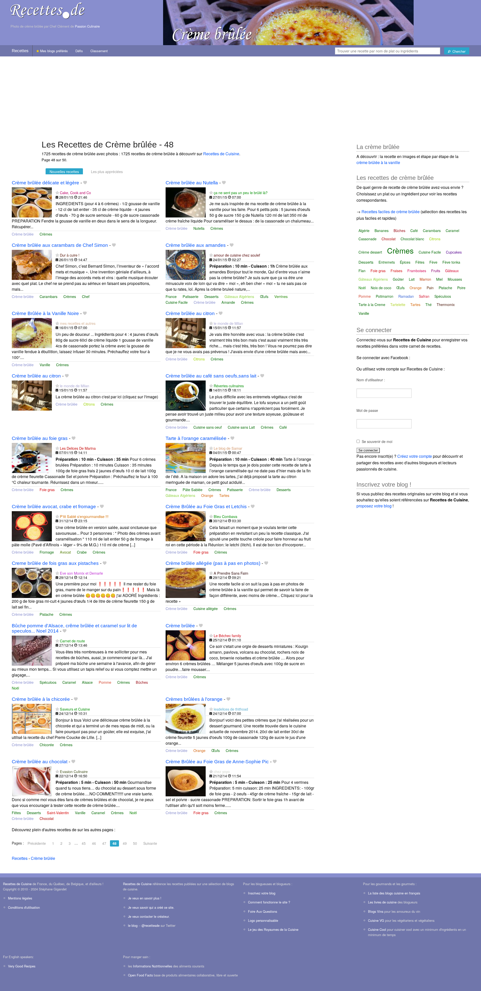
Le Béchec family (227, 635)
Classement (99, 50)
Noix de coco (381, 287)
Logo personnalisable (263, 920)
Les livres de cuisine (382, 902)
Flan (362, 270)
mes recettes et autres (77, 323)
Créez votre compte (414, 456)
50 (135, 843)
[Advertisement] (240, 95)
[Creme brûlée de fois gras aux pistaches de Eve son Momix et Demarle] (32, 582)
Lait (412, 279)
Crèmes (46, 234)
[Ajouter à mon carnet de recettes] (85, 182)
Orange (207, 495)
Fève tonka (451, 262)
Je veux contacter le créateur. (149, 916)
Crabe (82, 552)
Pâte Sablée (192, 489)
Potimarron (384, 296)
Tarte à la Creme (371, 304)
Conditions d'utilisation (24, 907)
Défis (79, 50)
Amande (228, 302)
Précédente (37, 843)
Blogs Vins (375, 911)
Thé (428, 304)
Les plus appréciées (107, 171)
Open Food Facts (140, 975)
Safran (424, 296)
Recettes (20, 50)
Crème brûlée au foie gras (40, 438)
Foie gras (47, 489)
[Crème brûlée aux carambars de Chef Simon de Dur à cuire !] (32, 264)
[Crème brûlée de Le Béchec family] (186, 645)
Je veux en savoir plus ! (144, 898)
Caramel (69, 682)
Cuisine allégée (205, 608)
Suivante (150, 843)
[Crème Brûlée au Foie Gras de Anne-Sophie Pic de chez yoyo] (186, 781)
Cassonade (367, 238)
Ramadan (406, 296)
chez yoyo (222, 771)
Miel (439, 279)
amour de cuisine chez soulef (237, 255)
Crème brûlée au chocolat (39, 761)
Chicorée (47, 744)
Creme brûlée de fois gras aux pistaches (55, 563)
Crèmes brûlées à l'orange (194, 699)
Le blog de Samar (228, 448)
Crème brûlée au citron (190, 313)
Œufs (264, 296)
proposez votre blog (374, 506)
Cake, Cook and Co (75, 192)
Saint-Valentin (58, 812)
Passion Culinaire (87, 26)
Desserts (211, 296)
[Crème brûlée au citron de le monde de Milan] (186, 332)
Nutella (198, 228)
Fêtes (16, 812)
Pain (430, 287)
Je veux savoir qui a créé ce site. (151, 907)
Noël (15, 688)
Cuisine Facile (177, 302)
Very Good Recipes (21, 966)
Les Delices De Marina (78, 448)
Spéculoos (48, 682)
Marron (425, 279)
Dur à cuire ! (69, 255)
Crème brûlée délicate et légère (45, 182)
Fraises (396, 270)
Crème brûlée (23, 234)
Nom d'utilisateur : (370, 379)
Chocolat (47, 818)
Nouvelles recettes (64, 171)
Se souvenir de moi (377, 441)
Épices (405, 262)
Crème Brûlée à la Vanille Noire (45, 313)
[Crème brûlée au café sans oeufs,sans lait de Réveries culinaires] (186, 395)
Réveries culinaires (229, 385)
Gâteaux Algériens (239, 296)
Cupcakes (454, 252)
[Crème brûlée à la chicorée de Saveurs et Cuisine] (32, 718)
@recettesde (151, 925)
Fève (433, 262)
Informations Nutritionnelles (152, 966)
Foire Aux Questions (262, 911)
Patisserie (190, 296)
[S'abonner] (57, 192)
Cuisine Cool (377, 929)
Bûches (142, 682)
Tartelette (397, 304)
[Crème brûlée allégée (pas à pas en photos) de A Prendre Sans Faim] (186, 582)
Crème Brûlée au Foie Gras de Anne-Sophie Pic (217, 761)
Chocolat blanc (412, 238)
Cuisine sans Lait (241, 427)
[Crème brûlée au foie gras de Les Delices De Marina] (32, 457)
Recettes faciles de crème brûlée (391, 211)
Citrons (199, 358)
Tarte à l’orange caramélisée (196, 438)
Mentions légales (20, 898)
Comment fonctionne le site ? (269, 902)
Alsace (87, 682)
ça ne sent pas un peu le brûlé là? (241, 192)
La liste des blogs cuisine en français (394, 893)
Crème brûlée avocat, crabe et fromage (54, 506)
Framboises (416, 270)
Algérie (364, 230)
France (171, 296)
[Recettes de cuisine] (47, 10)
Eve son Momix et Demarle (81, 573)
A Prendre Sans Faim (231, 573)
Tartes (224, 495)
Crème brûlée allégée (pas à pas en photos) (213, 563)
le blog (133, 925)
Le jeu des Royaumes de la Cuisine (273, 929)
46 (94, 843)
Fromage (47, 552)
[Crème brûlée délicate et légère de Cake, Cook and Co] (32, 202)
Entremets (387, 262)
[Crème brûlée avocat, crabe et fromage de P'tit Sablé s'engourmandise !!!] (32, 525)
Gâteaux (452, 270)
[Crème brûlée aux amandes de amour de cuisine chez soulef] (186, 264)
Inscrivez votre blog (261, 893)
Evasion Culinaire (74, 771)
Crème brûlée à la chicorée (41, 699)
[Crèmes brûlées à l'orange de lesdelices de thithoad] (186, 718)
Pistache (46, 614)
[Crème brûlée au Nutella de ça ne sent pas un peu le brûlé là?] (186, 202)
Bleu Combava (225, 516)
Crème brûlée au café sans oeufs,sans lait (211, 375)
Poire (461, 287)
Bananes (382, 230)
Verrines (281, 296)
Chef (85, 296)
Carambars (48, 296)
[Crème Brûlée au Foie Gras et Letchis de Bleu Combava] (186, 525)
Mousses (455, 279)
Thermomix (446, 304)
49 (125, 843)
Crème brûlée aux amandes (196, 245)
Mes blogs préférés (53, 50)
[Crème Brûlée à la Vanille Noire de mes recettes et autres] (32, 332)
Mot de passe (367, 410)
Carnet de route (72, 640)
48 (114, 843)
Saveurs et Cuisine (75, 709)
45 (84, 843)
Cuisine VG (376, 920)
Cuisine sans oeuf (207, 427)
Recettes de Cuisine (221, 154)
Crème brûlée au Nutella (192, 182)
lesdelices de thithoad (231, 709)
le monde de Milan (228, 323)
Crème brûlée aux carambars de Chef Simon (60, 245)
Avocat (65, 552)
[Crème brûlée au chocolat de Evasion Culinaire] (32, 781)
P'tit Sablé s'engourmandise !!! (84, 516)
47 (104, 843)
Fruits (435, 270)
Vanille (45, 364)
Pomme (105, 682)
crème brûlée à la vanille (378, 162)
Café (283, 427)
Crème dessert (370, 252)
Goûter (398, 279)
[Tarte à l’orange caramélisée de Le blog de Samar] (186, 457)
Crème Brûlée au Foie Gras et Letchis (206, 506)
